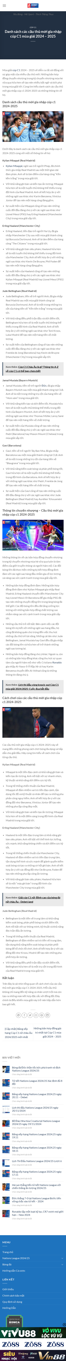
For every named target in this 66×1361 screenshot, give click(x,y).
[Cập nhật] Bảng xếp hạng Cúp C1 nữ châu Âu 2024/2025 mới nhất (18, 1032)
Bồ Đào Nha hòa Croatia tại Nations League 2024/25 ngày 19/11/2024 (36, 1122)
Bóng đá (6, 1264)
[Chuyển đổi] (62, 1258)
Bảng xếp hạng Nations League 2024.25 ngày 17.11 (37, 1173)
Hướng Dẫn (9, 1307)
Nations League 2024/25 (16, 1258)
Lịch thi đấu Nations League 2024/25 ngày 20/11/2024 (35, 1109)
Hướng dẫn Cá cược (13, 1270)
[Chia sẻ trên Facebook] (24, 1015)
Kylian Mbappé (14, 165)
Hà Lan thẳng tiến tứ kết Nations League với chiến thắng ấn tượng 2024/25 (36, 1186)
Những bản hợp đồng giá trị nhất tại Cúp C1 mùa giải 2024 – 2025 (47, 1032)
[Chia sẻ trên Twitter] (30, 1015)
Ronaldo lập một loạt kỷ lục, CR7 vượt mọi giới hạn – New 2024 (37, 1213)
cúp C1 (16, 70)
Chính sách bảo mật (13, 1295)
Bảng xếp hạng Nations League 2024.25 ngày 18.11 (37, 1149)
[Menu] (4, 5)
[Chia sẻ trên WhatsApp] (18, 1015)
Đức (44, 385)
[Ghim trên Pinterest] (41, 1015)
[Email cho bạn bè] (36, 1015)
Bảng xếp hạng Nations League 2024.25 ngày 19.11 (37, 1136)
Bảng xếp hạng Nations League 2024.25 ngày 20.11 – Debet (37, 1096)
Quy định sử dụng (12, 1301)
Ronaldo (57, 662)
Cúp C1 (33, 27)
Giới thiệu (8, 1289)
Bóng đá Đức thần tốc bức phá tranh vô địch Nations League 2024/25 (36, 1069)
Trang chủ (7, 1251)
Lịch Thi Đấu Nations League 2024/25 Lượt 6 (37, 1160)
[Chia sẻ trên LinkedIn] (47, 1015)
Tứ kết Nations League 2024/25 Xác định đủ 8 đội (37, 1082)
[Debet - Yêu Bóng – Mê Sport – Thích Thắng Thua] (33, 5)
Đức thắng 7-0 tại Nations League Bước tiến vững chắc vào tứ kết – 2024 (36, 1200)
